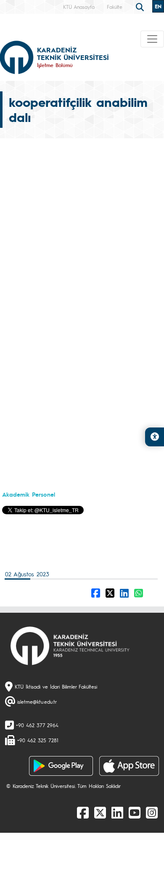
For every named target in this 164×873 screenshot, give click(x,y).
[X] (100, 812)
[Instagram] (152, 812)
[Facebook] (83, 812)
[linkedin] (117, 812)
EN (158, 6)
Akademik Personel (28, 494)
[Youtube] (134, 812)
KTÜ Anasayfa (79, 6)
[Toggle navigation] (152, 39)
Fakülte (114, 6)
